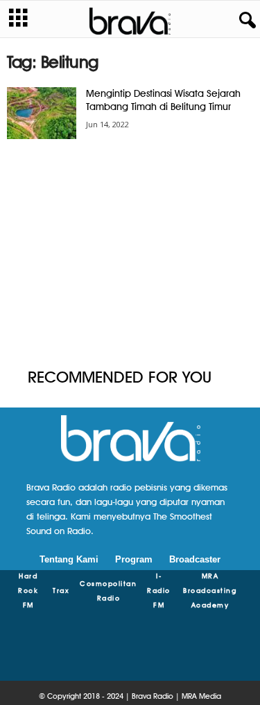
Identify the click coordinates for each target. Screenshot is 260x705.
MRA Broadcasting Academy (209, 590)
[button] (244, 21)
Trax (61, 590)
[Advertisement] (130, 254)
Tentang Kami (69, 559)
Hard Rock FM (28, 590)
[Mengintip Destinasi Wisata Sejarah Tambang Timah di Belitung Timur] (41, 113)
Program (134, 559)
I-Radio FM (159, 590)
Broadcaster (194, 559)
